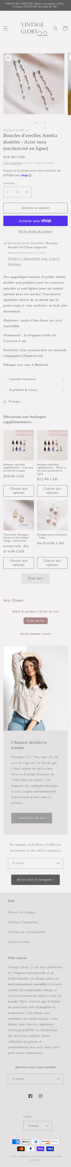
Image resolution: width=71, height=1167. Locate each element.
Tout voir (35, 578)
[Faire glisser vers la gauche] (26, 123)
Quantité (9, 183)
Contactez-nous (19, 942)
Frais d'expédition (12, 163)
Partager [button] (14, 401)
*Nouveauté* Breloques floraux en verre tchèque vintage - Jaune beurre (16, 537)
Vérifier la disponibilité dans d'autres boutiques (34, 261)
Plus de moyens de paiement (35, 231)
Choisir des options (19, 491)
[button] (6, 28)
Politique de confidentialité (27, 932)
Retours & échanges (22, 912)
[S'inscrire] (58, 863)
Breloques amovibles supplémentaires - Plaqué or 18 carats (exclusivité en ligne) (51, 469)
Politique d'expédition (23, 922)
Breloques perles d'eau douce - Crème (52, 536)
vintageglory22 (24, 1156)
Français (33, 1125)
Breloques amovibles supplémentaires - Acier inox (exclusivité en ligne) (18, 467)
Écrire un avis (35, 621)
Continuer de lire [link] (31, 818)
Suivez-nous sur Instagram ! (35, 879)
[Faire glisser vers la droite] (44, 123)
